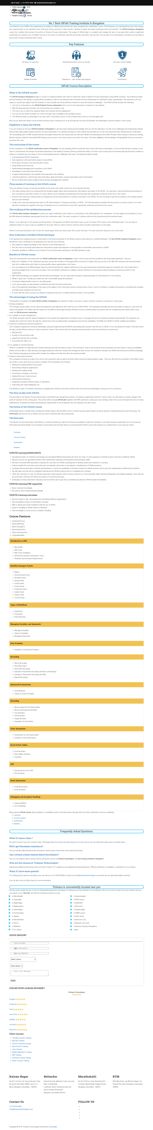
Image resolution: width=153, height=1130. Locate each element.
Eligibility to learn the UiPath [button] (24, 124)
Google (12, 999)
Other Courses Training (20, 1061)
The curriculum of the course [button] (24, 144)
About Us (124, 11)
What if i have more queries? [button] (24, 871)
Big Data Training (18, 1041)
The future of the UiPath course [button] (25, 407)
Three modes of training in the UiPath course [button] (32, 184)
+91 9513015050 (15, 1106)
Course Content (20, 818)
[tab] (76, 92)
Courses (136, 11)
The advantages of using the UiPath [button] (28, 297)
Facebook (13, 1004)
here (32, 880)
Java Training (17, 1049)
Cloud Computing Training (21, 1044)
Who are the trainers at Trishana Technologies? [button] (34, 863)
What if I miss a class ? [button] (21, 838)
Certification (18, 821)
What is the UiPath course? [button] (23, 92)
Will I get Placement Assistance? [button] (26, 846)
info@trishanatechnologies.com (46, 3)
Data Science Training (20, 1046)
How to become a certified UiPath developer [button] (32, 235)
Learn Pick (13, 1014)
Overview (17, 815)
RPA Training (16, 1055)
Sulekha (12, 1019)
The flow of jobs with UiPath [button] (24, 393)
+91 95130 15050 (27, 3)
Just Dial (12, 1025)
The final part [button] (16, 418)
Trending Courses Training (21, 1038)
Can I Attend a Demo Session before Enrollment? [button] (34, 854)
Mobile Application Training (22, 1052)
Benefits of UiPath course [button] (22, 254)
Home (114, 11)
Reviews (17, 824)
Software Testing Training (21, 1058)
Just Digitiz (53, 1127)
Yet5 (11, 1009)
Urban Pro (13, 1030)
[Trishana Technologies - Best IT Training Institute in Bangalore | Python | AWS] (21, 12)
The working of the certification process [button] (30, 209)
